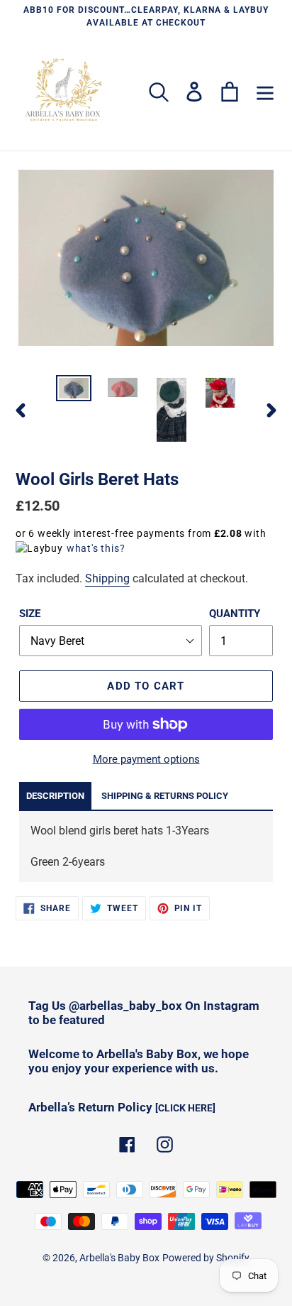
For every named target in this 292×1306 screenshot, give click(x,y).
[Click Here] (185, 1108)
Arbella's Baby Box (119, 1257)
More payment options (146, 759)
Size (29, 613)
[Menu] (265, 92)
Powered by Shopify (205, 1257)
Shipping (107, 578)
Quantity (234, 613)
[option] (74, 390)
